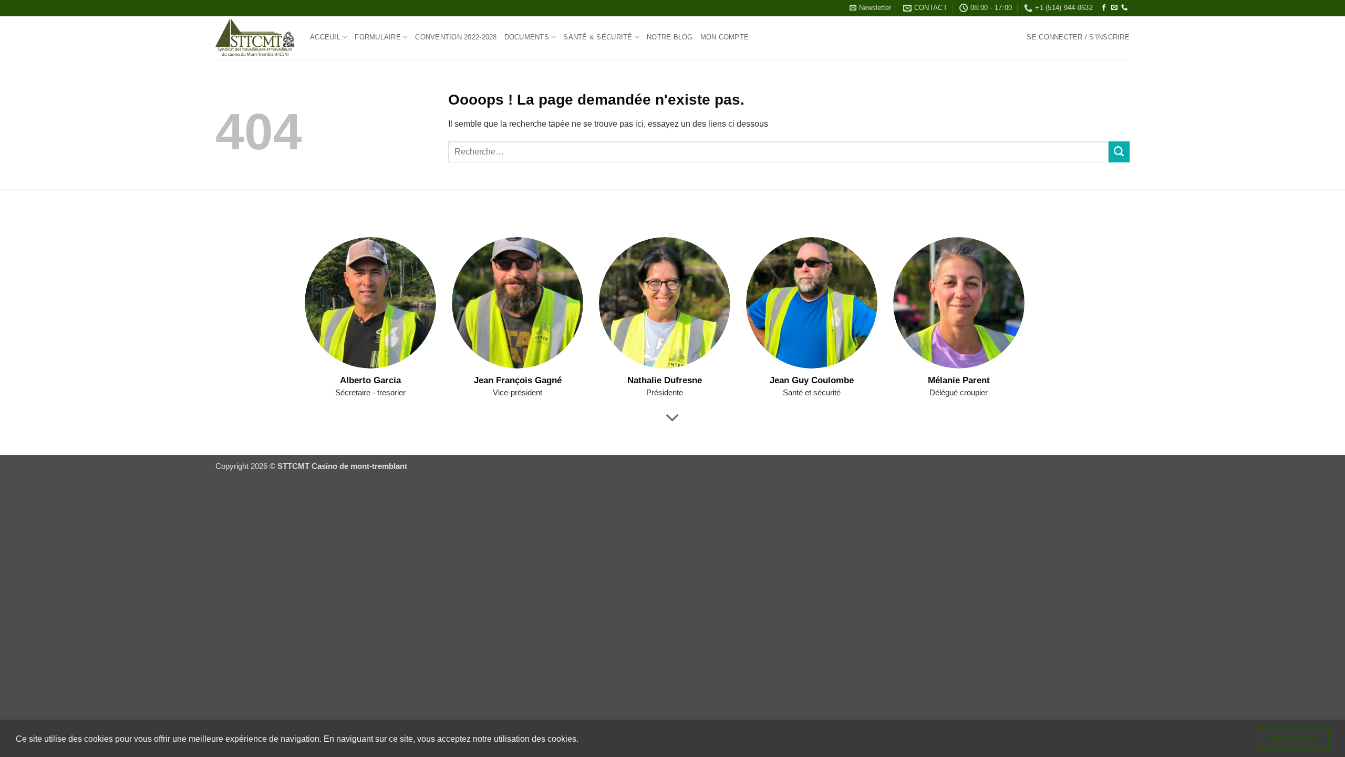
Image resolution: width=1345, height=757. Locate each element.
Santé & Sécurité (597, 37)
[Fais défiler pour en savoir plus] (673, 418)
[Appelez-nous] (1124, 8)
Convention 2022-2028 (455, 37)
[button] (870, 8)
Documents (526, 37)
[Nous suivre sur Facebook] (1104, 8)
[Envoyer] (1119, 151)
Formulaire (378, 37)
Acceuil (325, 37)
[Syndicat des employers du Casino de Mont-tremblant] (254, 37)
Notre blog (670, 37)
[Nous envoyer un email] (1114, 8)
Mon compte (724, 37)
